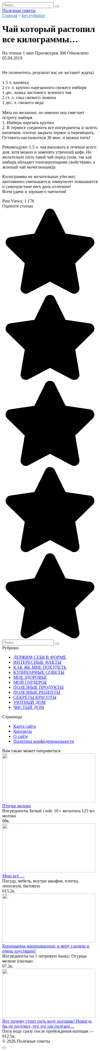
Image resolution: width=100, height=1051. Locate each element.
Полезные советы (19, 10)
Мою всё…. (13, 876)
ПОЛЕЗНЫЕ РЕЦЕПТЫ (36, 692)
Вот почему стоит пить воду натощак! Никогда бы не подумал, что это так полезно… (47, 1023)
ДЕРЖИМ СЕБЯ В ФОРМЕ (39, 657)
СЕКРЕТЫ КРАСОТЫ (34, 697)
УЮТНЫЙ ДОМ (29, 702)
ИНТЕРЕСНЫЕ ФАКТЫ (37, 662)
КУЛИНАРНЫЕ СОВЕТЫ (38, 672)
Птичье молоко (16, 805)
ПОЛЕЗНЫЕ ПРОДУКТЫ (38, 687)
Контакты (22, 731)
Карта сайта (24, 726)
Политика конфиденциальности (43, 741)
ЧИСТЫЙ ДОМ (28, 707)
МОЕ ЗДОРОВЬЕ (30, 677)
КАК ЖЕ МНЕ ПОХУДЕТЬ (39, 667)
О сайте (20, 736)
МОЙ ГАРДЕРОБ (30, 682)
